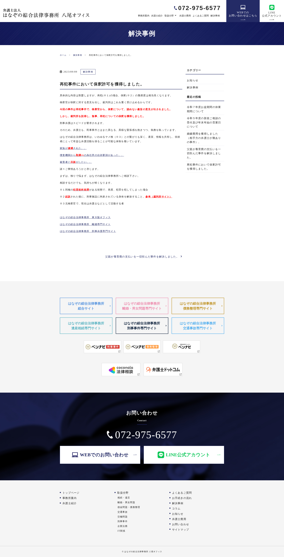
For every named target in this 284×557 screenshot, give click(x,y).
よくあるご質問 (201, 15)
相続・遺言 (124, 497)
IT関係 (121, 531)
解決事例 (215, 15)
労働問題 (123, 516)
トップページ (71, 492)
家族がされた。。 (73, 148)
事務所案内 (143, 15)
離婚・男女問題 (126, 502)
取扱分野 (169, 15)
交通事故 (123, 512)
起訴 (68, 196)
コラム (176, 508)
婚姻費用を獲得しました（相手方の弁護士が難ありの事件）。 (204, 137)
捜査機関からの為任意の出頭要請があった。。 (92, 155)
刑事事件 (123, 521)
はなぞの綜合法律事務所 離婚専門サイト (85, 224)
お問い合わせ (180, 524)
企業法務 (123, 526)
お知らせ (192, 80)
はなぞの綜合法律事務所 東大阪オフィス (85, 217)
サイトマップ (180, 529)
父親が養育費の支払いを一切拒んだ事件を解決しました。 (142, 256)
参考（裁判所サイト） (158, 196)
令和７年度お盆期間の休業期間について (204, 109)
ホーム (63, 55)
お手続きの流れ (182, 498)
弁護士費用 (185, 15)
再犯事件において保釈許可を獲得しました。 (204, 166)
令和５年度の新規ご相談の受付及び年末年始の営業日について (204, 122)
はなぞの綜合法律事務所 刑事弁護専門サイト (88, 231)
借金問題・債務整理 (129, 507)
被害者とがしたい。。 (76, 162)
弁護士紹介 (157, 15)
